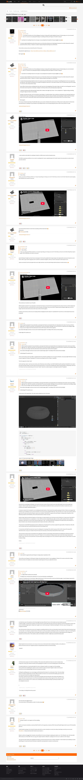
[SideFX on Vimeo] (77, 778)
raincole (12, 276)
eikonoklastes (12, 177)
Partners (7, 773)
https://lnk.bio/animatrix (56, 459)
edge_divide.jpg (23, 611)
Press (55, 770)
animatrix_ (12, 383)
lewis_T (12, 666)
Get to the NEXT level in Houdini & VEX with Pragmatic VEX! (30, 459)
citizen (12, 575)
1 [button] (40, 23)
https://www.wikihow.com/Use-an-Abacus (38, 50)
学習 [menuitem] (30, 1)
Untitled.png (22, 231)
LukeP (12, 479)
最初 (34, 25)
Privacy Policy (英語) (45, 769)
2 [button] (41, 23)
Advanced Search (73, 7)
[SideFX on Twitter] (68, 778)
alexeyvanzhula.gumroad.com (24, 106)
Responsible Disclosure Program (46, 774)
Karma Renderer (9, 770)
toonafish (12, 159)
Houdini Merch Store (58, 772)
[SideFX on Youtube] (79, 778)
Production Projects (21, 772)
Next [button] (77, 19)
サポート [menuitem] (34, 1)
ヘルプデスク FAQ (33, 769)
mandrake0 (12, 557)
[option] (9, 19)
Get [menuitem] (39, 1)
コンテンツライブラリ (22, 769)
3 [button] (42, 23)
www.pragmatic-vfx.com (46, 459)
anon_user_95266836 (12, 68)
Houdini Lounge (16, 11)
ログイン (79, 1)
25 (44, 25)
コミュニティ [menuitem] (24, 1)
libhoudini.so (21, 730)
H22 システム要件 (33, 770)
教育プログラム (21, 773)
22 (38, 25)
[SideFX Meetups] (75, 778)
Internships (56, 773)
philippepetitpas (12, 704)
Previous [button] (5, 19)
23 (40, 25)
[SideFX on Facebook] (66, 778)
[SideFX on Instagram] (70, 778)
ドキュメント (32, 772)
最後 (49, 25)
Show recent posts (10, 758)
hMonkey (12, 34)
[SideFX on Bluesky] (73, 778)
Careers (55, 769)
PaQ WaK (12, 648)
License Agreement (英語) (46, 770)
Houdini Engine (9, 769)
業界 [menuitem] (19, 1)
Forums (10, 11)
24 (42, 25)
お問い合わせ (56, 774)
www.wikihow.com (51, 50)
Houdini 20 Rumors (24, 11)
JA (75, 1)
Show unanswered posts (11, 759)
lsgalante (12, 626)
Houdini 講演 (20, 770)
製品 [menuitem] (15, 1)
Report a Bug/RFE (33, 773)
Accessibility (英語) (45, 772)
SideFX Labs (8, 772)
